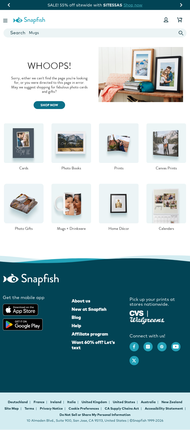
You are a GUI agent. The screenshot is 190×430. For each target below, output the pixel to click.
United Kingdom (95, 402)
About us (81, 301)
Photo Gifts (24, 228)
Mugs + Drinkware (71, 228)
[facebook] (136, 344)
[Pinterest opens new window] (164, 344)
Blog (76, 317)
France (39, 402)
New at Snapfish (89, 309)
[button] (6, 20)
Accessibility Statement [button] (164, 408)
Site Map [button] (11, 408)
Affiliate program (90, 334)
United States (124, 402)
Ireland (56, 402)
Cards (23, 168)
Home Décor (118, 228)
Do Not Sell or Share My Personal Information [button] (95, 415)
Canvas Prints (166, 168)
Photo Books (71, 168)
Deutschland (18, 402)
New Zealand (172, 402)
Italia (71, 402)
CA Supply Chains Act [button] (122, 408)
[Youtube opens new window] (178, 344)
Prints (119, 168)
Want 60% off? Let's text (93, 345)
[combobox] (95, 32)
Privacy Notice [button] (51, 408)
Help (76, 325)
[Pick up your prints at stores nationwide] (137, 312)
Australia (148, 402)
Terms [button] (29, 408)
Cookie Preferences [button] (84, 408)
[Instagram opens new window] (150, 344)
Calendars (166, 228)
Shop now (136, 5)
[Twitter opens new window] (136, 358)
